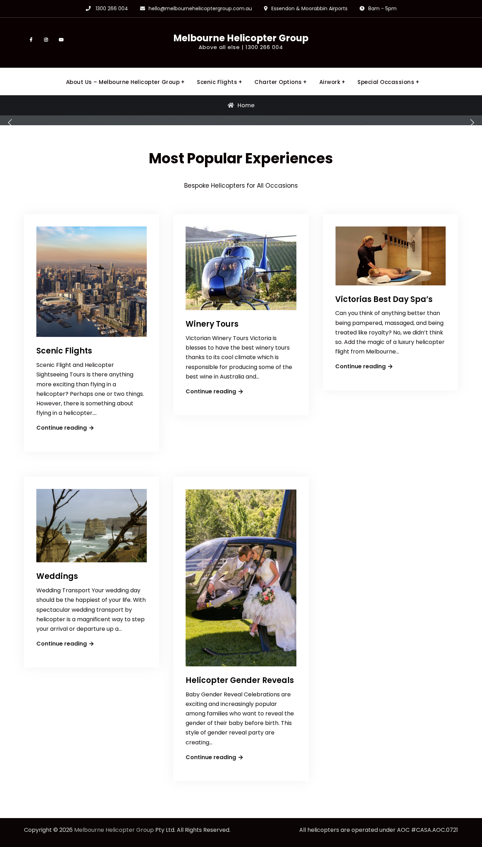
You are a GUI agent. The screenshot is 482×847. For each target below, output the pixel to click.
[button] (10, 123)
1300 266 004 (112, 8)
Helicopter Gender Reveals (240, 680)
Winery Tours (212, 324)
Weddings (57, 576)
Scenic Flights (217, 82)
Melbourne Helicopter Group (240, 38)
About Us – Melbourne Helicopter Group (123, 82)
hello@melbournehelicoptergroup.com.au (200, 8)
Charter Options (278, 82)
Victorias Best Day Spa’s (384, 299)
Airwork (330, 82)
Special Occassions (385, 82)
